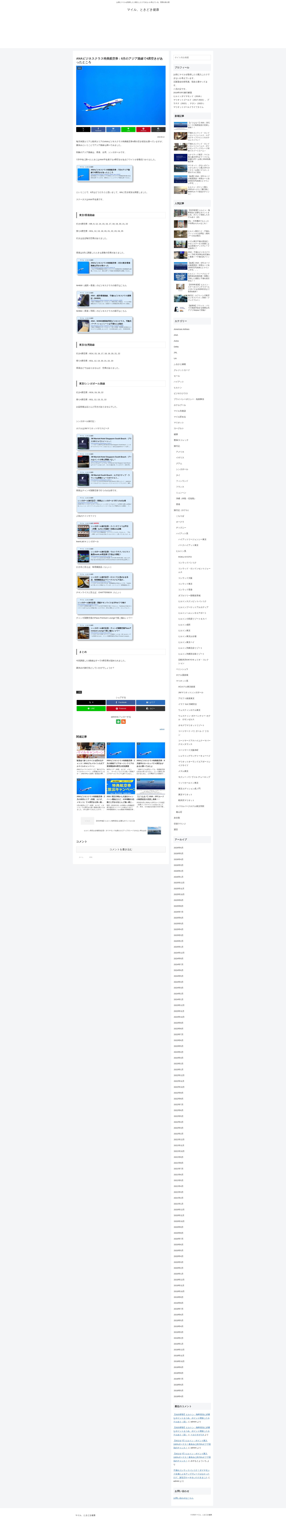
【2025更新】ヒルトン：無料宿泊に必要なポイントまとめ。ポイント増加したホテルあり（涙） (191, 1418)
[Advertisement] (143, 32)
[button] (158, 129)
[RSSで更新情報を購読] (123, 721)
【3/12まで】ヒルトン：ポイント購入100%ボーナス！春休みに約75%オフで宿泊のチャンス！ (192, 1444)
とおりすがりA (197, 1435)
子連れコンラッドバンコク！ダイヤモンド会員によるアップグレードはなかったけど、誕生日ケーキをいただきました (191, 1474)
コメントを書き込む (120, 849)
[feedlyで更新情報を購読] (118, 721)
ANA (79, 692)
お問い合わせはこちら (183, 1498)
